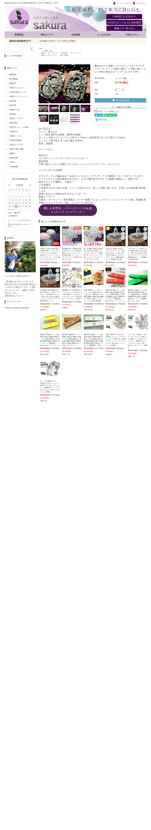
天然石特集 (13, 158)
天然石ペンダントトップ (49, 53)
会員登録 (75, 34)
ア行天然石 (64, 53)
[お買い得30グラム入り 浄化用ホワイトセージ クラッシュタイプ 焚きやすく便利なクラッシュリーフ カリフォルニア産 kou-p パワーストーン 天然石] (115, 328)
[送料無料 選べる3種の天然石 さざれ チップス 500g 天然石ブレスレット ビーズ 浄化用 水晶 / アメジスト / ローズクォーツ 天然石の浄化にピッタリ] (72, 244)
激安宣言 (12, 83)
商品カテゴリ (47, 34)
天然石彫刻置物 (15, 140)
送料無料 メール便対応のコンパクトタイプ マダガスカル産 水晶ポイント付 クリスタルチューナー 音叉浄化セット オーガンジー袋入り (72, 294)
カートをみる (140, 3)
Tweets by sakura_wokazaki (17, 308)
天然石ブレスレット (17, 88)
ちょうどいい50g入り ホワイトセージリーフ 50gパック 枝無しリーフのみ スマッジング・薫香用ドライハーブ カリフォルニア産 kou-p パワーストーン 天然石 (137, 341)
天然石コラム (132, 34)
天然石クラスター (16, 118)
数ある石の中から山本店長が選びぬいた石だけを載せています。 (32, 3)
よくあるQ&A (104, 34)
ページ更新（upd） (47, 51)
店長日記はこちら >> (14, 296)
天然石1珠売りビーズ (17, 92)
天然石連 (12, 101)
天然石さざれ (14, 110)
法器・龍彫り (64, 55)
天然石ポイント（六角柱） (19, 127)
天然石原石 (13, 123)
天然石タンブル (15, 136)
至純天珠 (12, 105)
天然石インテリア (16, 145)
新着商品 (19, 34)
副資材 (11, 153)
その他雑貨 (13, 167)
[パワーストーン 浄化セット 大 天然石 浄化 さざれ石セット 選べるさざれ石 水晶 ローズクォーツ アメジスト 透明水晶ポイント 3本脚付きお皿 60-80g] (138, 244)
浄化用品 (12, 114)
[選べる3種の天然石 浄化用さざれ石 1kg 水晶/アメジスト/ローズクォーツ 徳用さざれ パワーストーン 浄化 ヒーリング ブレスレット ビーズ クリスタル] (94, 244)
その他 (11, 162)
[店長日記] (20, 271)
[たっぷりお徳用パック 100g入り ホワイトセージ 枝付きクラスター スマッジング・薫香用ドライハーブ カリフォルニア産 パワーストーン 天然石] (50, 374)
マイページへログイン (124, 3)
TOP (40, 48)
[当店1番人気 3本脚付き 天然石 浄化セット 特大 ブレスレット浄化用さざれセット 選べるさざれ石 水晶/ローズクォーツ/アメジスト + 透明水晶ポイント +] (50, 286)
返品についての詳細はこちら (108, 111)
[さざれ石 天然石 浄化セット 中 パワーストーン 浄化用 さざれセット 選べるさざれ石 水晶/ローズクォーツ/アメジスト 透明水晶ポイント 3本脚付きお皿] (115, 244)
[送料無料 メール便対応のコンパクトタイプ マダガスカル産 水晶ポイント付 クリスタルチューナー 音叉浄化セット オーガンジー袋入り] (72, 286)
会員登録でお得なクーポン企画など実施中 (57, 41)
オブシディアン (76, 53)
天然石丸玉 (13, 132)
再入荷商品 (13, 79)
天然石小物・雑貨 (16, 149)
